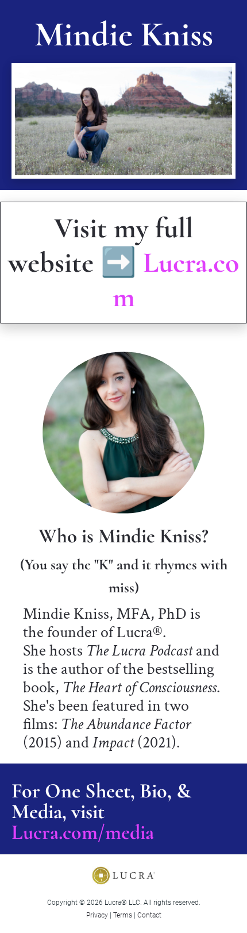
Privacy (97, 915)
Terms (122, 915)
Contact (149, 915)
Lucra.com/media (82, 832)
